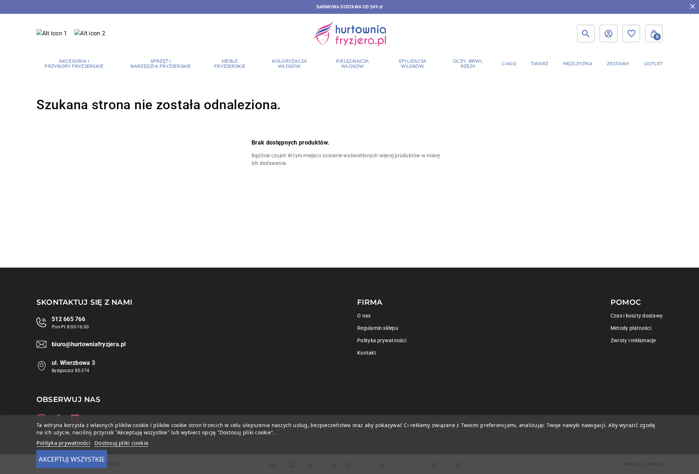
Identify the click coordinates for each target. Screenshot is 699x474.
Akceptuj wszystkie (72, 459)
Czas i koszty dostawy (637, 316)
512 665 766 (68, 319)
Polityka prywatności (381, 340)
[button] (654, 33)
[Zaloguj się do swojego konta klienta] (608, 33)
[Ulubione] (631, 33)
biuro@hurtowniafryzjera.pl (89, 344)
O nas (364, 316)
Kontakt (366, 353)
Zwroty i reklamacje (633, 340)
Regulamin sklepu (377, 328)
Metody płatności (631, 328)
